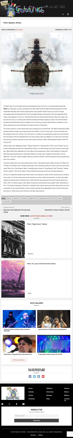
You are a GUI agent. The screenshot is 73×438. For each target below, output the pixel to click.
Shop (48, 399)
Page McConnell (44, 198)
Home (31, 388)
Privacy (33, 435)
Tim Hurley (19, 29)
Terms (40, 435)
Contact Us (67, 399)
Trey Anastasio (6, 201)
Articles (31, 392)
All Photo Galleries (18, 360)
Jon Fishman (24, 198)
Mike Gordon (33, 198)
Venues (66, 388)
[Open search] (63, 14)
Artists (16, 198)
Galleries (49, 388)
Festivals (32, 399)
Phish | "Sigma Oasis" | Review (37, 224)
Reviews (59, 198)
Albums (9, 198)
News (29, 293)
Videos (66, 392)
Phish (52, 198)
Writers (66, 395)
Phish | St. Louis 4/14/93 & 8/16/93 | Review (41, 264)
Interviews (49, 392)
